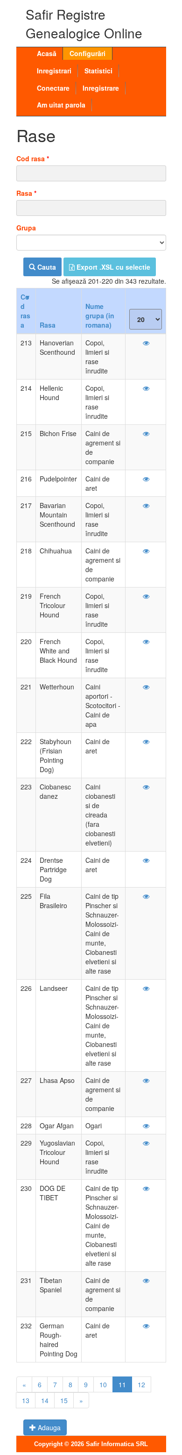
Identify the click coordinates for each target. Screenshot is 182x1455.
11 (122, 1384)
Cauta (45, 267)
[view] (145, 342)
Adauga (48, 1427)
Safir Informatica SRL (117, 1444)
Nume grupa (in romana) (99, 315)
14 (45, 1400)
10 (103, 1384)
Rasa (26, 193)
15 (64, 1400)
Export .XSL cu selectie (112, 267)
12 (141, 1384)
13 (25, 1400)
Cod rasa (32, 158)
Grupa (26, 227)
